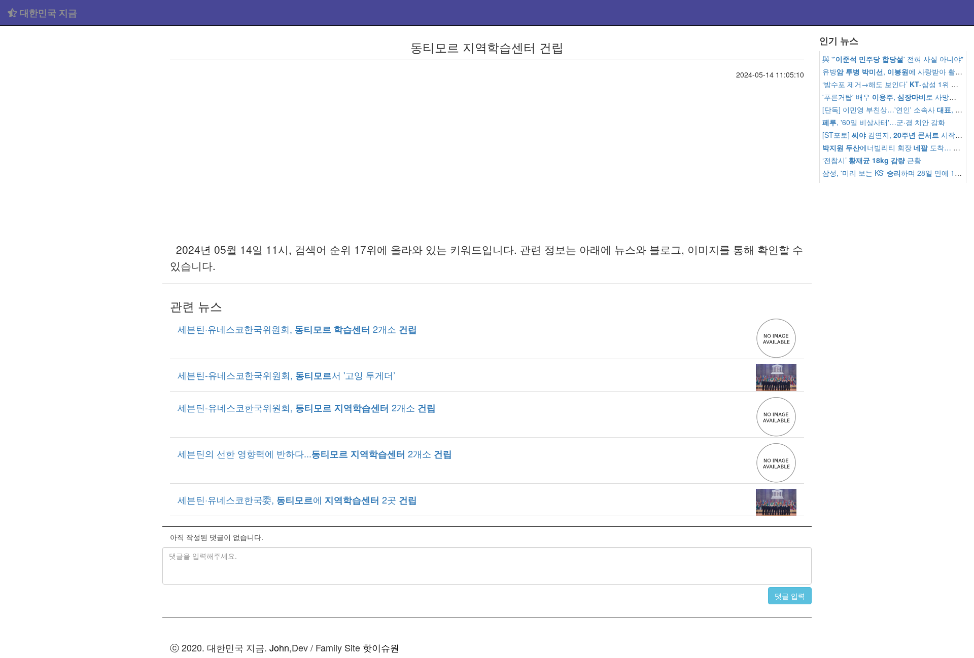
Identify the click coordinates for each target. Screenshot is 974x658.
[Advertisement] (81, 182)
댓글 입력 (790, 596)
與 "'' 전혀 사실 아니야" (892, 59)
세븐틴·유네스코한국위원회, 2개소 (297, 328)
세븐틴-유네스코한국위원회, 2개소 (307, 407)
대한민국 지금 (47, 12)
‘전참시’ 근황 (871, 160)
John (279, 647)
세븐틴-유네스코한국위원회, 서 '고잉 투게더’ (286, 374)
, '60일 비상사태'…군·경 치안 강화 (883, 122)
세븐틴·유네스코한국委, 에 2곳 (297, 499)
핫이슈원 (381, 647)
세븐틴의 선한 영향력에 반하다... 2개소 (315, 453)
